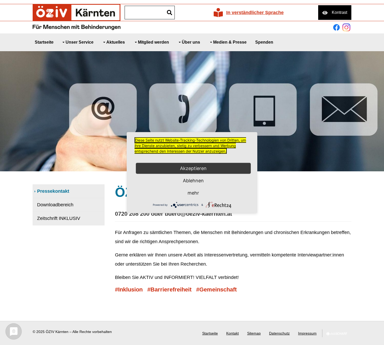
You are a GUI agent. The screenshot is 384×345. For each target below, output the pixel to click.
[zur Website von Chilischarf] (336, 333)
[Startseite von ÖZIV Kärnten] (76, 16)
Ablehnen (193, 180)
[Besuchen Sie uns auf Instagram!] (346, 27)
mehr (193, 192)
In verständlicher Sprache (255, 12)
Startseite (210, 333)
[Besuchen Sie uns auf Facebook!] (336, 27)
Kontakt (232, 333)
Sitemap (254, 333)
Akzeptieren (193, 168)
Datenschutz (279, 333)
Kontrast (339, 12)
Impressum (307, 333)
